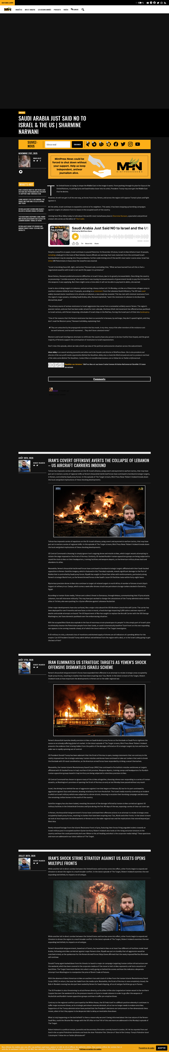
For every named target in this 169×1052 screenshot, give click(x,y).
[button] (139, 2)
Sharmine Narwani (120, 216)
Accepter (161, 1048)
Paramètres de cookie (146, 1048)
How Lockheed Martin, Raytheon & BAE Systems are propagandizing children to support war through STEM (32, 192)
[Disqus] (99, 415)
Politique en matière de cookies (90, 1049)
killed (50, 261)
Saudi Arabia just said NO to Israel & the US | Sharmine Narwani (52, 125)
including (51, 255)
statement (98, 291)
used (143, 291)
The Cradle (80, 219)
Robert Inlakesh (39, 463)
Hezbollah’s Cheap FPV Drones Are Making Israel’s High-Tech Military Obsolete (31, 228)
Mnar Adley (37, 158)
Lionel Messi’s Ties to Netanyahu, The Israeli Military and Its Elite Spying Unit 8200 (32, 201)
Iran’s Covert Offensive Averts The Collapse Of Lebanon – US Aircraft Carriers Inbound (98, 462)
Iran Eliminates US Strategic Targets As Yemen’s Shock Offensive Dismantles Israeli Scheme (97, 664)
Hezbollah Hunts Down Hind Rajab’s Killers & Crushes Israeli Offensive (31, 210)
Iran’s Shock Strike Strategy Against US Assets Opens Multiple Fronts (96, 860)
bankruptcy (144, 312)
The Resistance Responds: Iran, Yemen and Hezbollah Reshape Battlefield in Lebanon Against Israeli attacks (32, 218)
